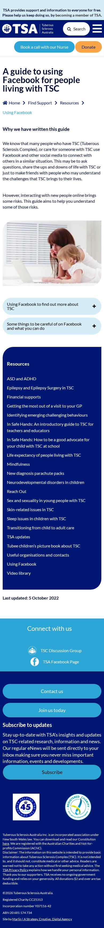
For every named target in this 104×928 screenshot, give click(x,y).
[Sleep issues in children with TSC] (36, 518)
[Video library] (19, 573)
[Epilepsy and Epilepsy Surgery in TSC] (40, 388)
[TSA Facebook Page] (54, 661)
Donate (88, 46)
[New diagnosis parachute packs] (35, 473)
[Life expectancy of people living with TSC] (44, 455)
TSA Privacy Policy (15, 870)
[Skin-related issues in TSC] (30, 509)
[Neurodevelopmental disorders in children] (45, 482)
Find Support (40, 102)
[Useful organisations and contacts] (38, 555)
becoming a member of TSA (78, 15)
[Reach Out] (16, 491)
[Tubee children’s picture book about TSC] (43, 546)
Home (14, 102)
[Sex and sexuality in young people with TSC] (46, 500)
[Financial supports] (24, 397)
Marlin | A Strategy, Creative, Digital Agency (42, 919)
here (6, 843)
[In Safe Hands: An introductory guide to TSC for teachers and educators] (52, 427)
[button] (52, 710)
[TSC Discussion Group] (55, 650)
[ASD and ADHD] (21, 378)
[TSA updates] (18, 537)
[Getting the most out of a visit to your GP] (44, 406)
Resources (69, 102)
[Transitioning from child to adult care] (40, 527)
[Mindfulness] (18, 464)
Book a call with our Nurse (44, 46)
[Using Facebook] (21, 564)
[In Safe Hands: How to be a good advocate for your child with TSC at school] (52, 442)
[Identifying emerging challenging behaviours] (47, 415)
